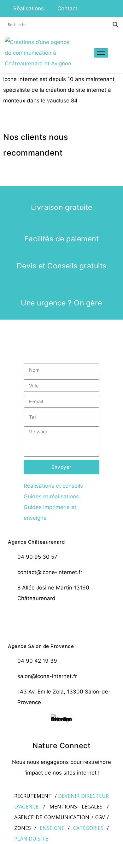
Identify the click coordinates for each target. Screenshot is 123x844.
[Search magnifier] (115, 24)
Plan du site (31, 838)
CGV (100, 817)
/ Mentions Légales (72, 806)
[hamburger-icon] (101, 53)
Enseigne (52, 828)
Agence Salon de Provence (41, 646)
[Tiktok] (97, 619)
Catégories (88, 828)
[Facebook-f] (26, 619)
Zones (22, 828)
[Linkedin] (79, 619)
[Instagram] (61, 619)
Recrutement (33, 795)
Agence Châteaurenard (36, 542)
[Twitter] (44, 619)
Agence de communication (51, 817)
